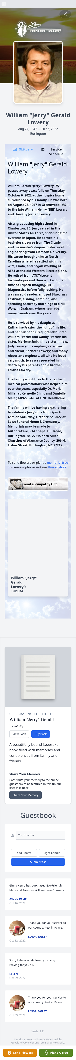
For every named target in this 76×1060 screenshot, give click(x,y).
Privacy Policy (27, 1042)
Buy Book (41, 734)
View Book (19, 734)
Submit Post (38, 862)
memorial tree (57, 462)
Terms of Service (49, 1042)
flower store (57, 467)
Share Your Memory (25, 795)
